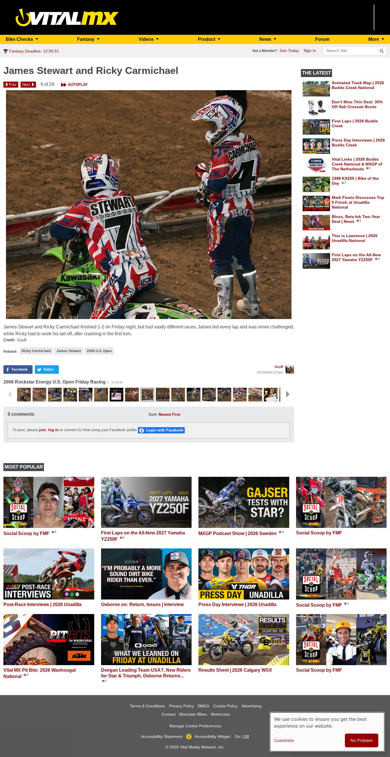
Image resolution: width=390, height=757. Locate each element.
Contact (169, 714)
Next (26, 84)
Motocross (220, 714)
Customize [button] (284, 740)
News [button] (265, 39)
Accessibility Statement (161, 736)
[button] (148, 204)
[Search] (382, 51)
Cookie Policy (225, 706)
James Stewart (69, 351)
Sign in (309, 50)
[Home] (67, 17)
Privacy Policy (181, 706)
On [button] (237, 736)
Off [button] (246, 736)
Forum (322, 39)
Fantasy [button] (86, 39)
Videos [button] (146, 39)
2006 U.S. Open (99, 351)
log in (53, 430)
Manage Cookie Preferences (195, 726)
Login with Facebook (164, 430)
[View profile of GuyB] (290, 369)
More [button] (374, 39)
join (42, 430)
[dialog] (327, 731)
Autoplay (78, 84)
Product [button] (207, 39)
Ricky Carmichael (36, 351)
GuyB (279, 366)
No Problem (362, 740)
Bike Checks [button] (20, 39)
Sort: (152, 414)
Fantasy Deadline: (33, 51)
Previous (9, 394)
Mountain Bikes (193, 714)
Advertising (252, 706)
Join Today (289, 50)
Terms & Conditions (147, 706)
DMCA (203, 706)
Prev (13, 84)
